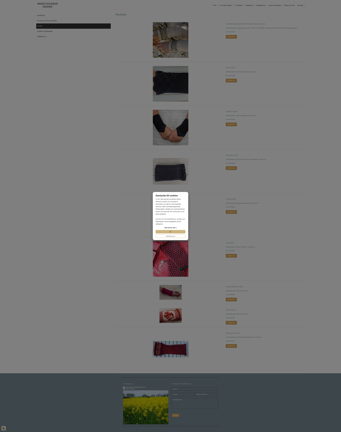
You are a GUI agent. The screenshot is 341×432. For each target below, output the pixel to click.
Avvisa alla (170, 236)
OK (170, 232)
